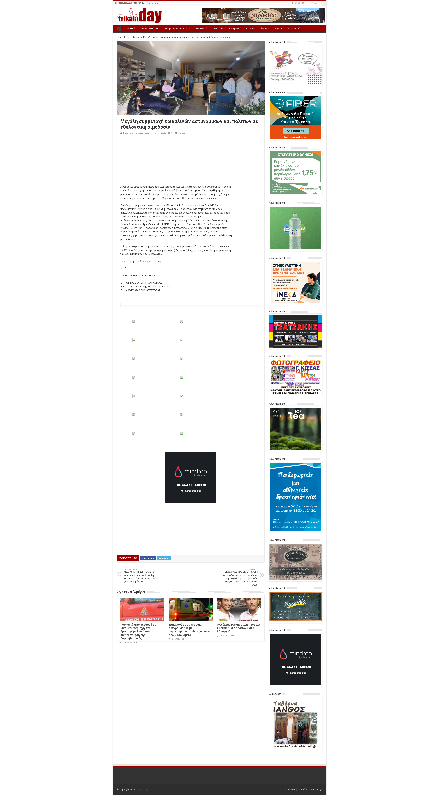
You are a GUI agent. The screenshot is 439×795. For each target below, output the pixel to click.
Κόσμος (234, 28)
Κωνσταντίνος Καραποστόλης (137, 132)
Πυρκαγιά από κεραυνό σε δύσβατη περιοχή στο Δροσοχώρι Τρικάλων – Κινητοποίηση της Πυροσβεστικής (138, 631)
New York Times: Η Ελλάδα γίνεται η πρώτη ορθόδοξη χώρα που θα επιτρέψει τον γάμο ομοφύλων (139, 575)
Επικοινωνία (153, 3)
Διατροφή (294, 28)
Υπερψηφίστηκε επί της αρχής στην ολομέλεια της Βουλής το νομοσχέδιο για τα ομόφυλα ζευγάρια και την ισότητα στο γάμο (240, 576)
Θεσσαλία (202, 28)
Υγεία (278, 28)
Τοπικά (130, 28)
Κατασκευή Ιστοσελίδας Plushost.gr (303, 789)
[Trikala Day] (138, 14)
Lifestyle (250, 28)
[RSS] (303, 3)
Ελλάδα (218, 28)
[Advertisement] (190, 161)
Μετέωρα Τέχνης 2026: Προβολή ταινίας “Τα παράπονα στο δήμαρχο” (239, 628)
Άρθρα (265, 28)
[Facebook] (293, 3)
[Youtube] (299, 3)
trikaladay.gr (123, 36)
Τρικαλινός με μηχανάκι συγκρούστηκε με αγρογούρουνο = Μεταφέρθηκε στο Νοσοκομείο (190, 630)
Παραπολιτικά (150, 28)
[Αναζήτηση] (323, 3)
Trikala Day (119, 28)
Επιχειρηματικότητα (177, 28)
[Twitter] (295, 3)
